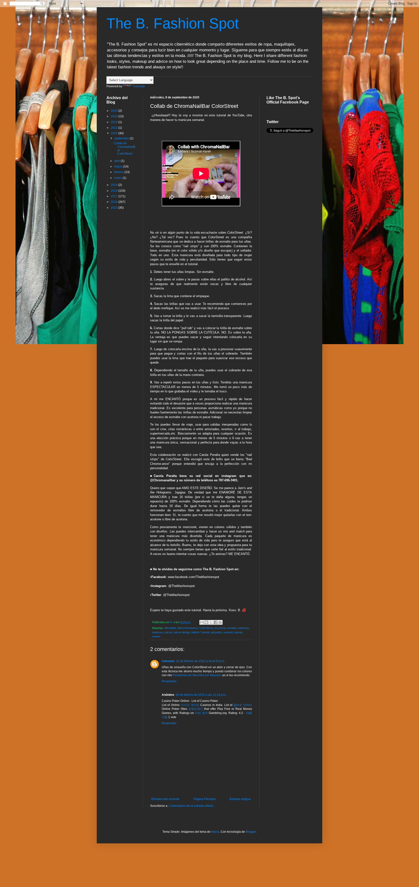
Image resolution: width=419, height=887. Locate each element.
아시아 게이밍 (190, 705)
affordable (170, 627)
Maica (215, 831)
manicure (157, 632)
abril (117, 161)
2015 (114, 207)
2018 (114, 190)
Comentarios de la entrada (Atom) (191, 806)
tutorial (238, 632)
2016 (114, 202)
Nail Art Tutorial (200, 632)
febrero (119, 172)
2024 (114, 116)
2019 (114, 185)
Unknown (168, 661)
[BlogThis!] (206, 622)
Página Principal (205, 799)
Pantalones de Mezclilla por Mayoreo (197, 675)
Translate (139, 86)
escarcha (220, 627)
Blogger (251, 831)
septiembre (122, 138)
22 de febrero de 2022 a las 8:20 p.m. (200, 661)
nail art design (182, 632)
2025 (114, 110)
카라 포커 (201, 713)
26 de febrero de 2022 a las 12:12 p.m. (201, 695)
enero (118, 178)
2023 (114, 122)
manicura (243, 627)
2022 (114, 127)
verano (156, 636)
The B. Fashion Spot (172, 23)
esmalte (231, 627)
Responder (169, 681)
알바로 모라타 (243, 705)
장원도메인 (195, 709)
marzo (118, 166)
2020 (114, 133)
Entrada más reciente (165, 799)
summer (228, 632)
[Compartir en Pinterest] (220, 622)
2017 (114, 196)
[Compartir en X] (211, 622)
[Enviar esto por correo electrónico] (201, 622)
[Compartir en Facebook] (215, 622)
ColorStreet (206, 627)
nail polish (216, 632)
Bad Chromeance (187, 627)
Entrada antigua (240, 799)
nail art (168, 632)
